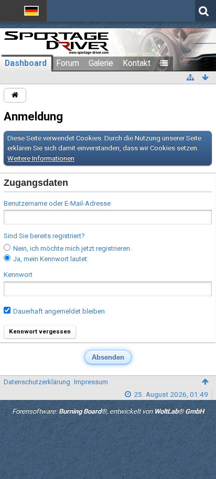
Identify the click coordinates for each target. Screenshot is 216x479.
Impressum (91, 382)
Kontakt (136, 63)
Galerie (101, 63)
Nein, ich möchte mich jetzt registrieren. (72, 248)
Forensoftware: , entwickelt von (108, 411)
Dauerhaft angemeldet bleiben (58, 311)
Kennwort (18, 275)
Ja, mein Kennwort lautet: (50, 259)
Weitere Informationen (40, 158)
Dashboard (26, 63)
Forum (67, 63)
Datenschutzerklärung (37, 382)
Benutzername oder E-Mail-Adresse (57, 203)
